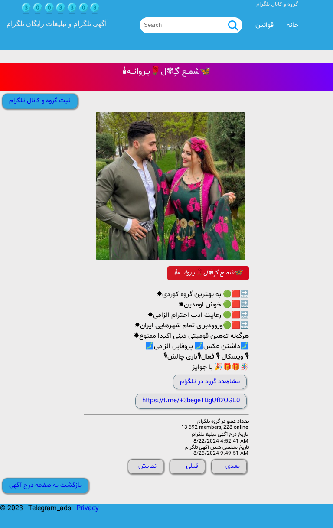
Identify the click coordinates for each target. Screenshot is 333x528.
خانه (292, 25)
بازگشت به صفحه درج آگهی (45, 485)
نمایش (147, 466)
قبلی (192, 466)
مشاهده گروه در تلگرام (210, 381)
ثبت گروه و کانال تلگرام (40, 100)
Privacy (87, 508)
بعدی (232, 466)
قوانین (264, 25)
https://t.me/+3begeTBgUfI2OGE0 (191, 400)
